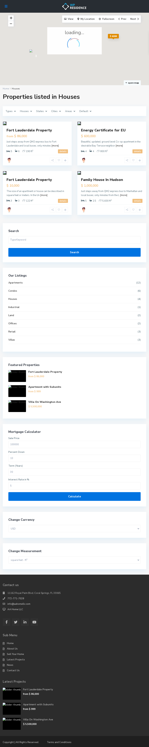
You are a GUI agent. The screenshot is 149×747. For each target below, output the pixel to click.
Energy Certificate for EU (103, 130)
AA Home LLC (15, 609)
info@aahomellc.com (18, 604)
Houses (12, 299)
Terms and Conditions (59, 742)
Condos (12, 291)
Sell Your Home (15, 654)
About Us (12, 648)
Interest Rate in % (18, 480)
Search (74, 252)
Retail (11, 331)
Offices (12, 323)
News (10, 665)
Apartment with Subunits (44, 387)
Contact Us (13, 670)
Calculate (74, 496)
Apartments (15, 282)
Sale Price (13, 438)
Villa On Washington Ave (44, 402)
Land (11, 315)
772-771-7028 (15, 598)
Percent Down (16, 452)
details (63, 151)
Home (10, 643)
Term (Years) (15, 466)
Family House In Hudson (102, 179)
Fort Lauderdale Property (29, 130)
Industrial (13, 307)
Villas (11, 340)
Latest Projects (16, 659)
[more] (55, 145)
